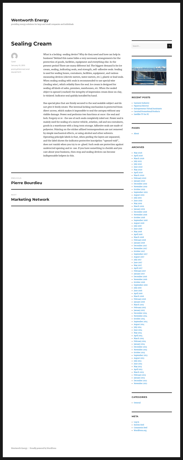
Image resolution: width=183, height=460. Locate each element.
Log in (136, 422)
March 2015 (139, 305)
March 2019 (139, 206)
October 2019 (139, 189)
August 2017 (139, 257)
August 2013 (139, 358)
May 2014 (138, 333)
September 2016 (141, 285)
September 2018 (140, 220)
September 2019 (141, 192)
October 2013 (139, 352)
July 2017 (137, 260)
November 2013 (140, 350)
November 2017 (140, 248)
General (137, 403)
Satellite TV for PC (141, 114)
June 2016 (138, 291)
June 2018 (138, 229)
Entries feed (139, 425)
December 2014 (140, 313)
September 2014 (140, 321)
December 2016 (140, 276)
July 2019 (138, 198)
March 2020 (139, 175)
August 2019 (139, 195)
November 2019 (140, 186)
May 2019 (138, 203)
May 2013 (138, 366)
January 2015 (139, 310)
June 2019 (138, 201)
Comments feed (140, 428)
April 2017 (138, 268)
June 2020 (138, 167)
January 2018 (139, 243)
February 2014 (140, 341)
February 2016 (140, 299)
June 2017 (138, 262)
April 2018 (138, 234)
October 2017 (139, 251)
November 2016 (140, 279)
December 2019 (140, 184)
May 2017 (138, 265)
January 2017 (139, 274)
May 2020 (138, 170)
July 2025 (138, 161)
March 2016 (139, 296)
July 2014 (137, 327)
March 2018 (139, 237)
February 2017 (140, 271)
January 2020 (139, 181)
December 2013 (140, 347)
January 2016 (139, 302)
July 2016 (138, 288)
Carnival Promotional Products (147, 111)
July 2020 (138, 164)
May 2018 (138, 231)
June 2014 (138, 330)
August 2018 (139, 223)
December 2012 (140, 381)
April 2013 (138, 369)
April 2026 (138, 156)
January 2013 (139, 378)
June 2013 (138, 364)
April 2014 (138, 336)
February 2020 (140, 178)
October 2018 (139, 217)
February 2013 (140, 375)
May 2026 (138, 153)
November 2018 (140, 215)
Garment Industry (141, 103)
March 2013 (139, 372)
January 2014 (139, 344)
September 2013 (140, 355)
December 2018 (140, 212)
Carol (13, 62)
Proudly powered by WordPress (43, 448)
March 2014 (139, 338)
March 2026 (139, 158)
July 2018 (137, 226)
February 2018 (140, 240)
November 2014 (140, 316)
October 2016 (139, 282)
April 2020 (138, 172)
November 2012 (140, 383)
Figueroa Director (141, 106)
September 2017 (140, 254)
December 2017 (140, 246)
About (136, 133)
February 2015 (140, 307)
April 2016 (138, 293)
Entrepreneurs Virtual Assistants (148, 109)
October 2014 (139, 319)
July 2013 (137, 361)
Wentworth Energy (30, 20)
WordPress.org (140, 430)
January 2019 (139, 209)
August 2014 (139, 324)
